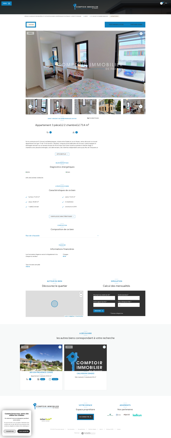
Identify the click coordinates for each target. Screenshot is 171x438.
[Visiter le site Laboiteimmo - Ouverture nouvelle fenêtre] (88, 433)
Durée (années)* (123, 295)
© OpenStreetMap (79, 316)
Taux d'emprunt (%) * (124, 302)
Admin (101, 429)
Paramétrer (10, 431)
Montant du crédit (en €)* (101, 295)
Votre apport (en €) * (100, 302)
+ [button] (81, 293)
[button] (140, 106)
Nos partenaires (81, 429)
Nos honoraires (71, 429)
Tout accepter (23, 431)
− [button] (81, 296)
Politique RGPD (109, 429)
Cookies (119, 429)
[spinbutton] (129, 305)
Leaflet (66, 316)
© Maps (71, 316)
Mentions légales (92, 429)
